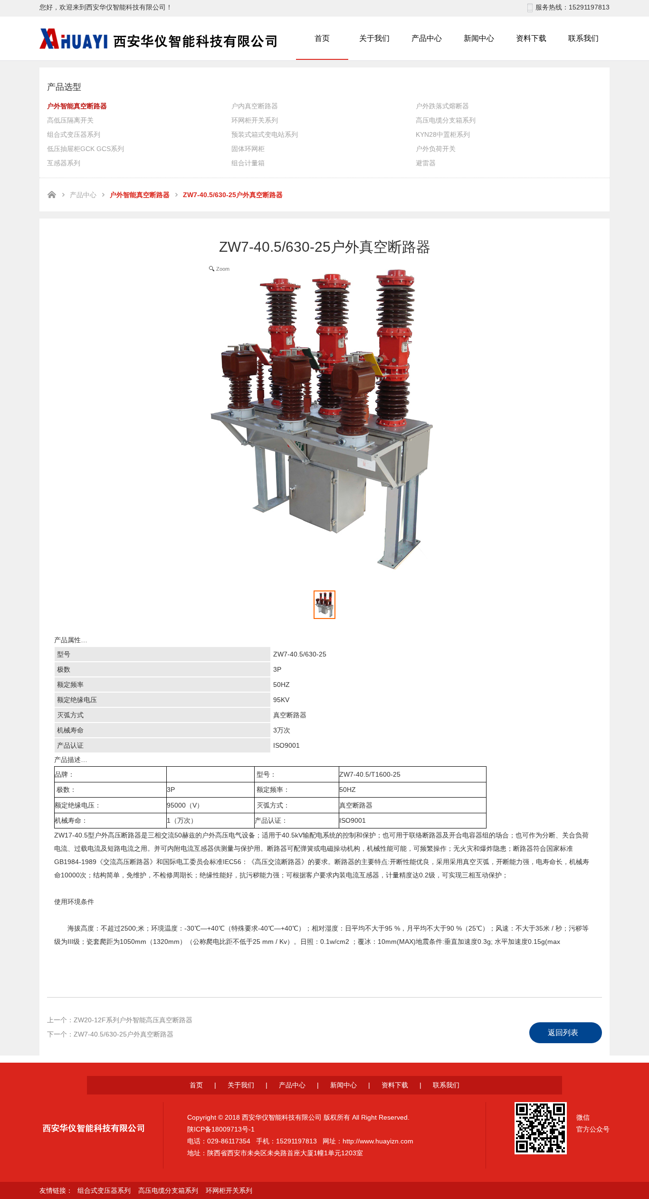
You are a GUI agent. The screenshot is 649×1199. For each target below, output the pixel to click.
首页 (322, 38)
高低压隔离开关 (70, 120)
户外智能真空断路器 (77, 106)
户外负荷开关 (436, 148)
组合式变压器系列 (73, 134)
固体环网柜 (248, 148)
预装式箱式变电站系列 (264, 134)
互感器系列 (63, 163)
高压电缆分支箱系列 (446, 120)
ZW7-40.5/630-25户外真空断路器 (123, 1034)
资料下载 (531, 38)
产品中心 (426, 38)
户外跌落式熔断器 (442, 106)
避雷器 (426, 163)
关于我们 (374, 38)
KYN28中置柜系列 (443, 134)
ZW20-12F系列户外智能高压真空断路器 (133, 1020)
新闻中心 (479, 38)
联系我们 (583, 38)
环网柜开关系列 (254, 120)
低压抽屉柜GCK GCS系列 (85, 148)
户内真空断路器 (254, 106)
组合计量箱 (248, 163)
